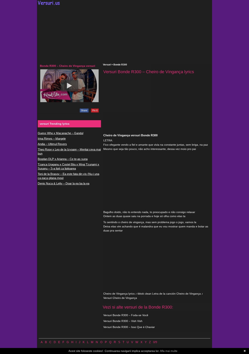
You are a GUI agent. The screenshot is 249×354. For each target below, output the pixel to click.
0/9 (155, 342)
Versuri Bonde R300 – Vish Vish (122, 321)
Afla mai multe (168, 350)
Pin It (94, 110)
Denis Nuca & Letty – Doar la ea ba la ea (63, 183)
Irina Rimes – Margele (52, 138)
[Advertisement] (124, 34)
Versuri (107, 64)
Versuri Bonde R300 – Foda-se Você (125, 315)
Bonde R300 (120, 64)
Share (84, 110)
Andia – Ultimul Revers (52, 144)
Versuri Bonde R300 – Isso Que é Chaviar (129, 327)
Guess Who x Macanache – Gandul (60, 133)
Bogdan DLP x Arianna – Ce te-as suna (63, 159)
